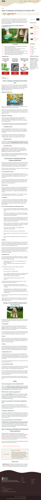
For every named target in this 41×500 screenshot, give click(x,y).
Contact (37, 1)
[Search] (37, 19)
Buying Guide (32, 48)
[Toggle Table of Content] (7, 78)
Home (21, 1)
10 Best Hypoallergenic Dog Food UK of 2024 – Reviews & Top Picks (36, 27)
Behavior (31, 46)
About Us (25, 1)
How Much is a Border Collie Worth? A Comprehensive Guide (11, 446)
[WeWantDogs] (3, 1)
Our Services (33, 479)
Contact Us (33, 482)
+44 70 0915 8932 (5, 490)
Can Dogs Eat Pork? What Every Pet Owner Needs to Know (11, 445)
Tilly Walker (12, 14)
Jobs (32, 483)
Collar (31, 49)
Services (29, 1)
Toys (31, 54)
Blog (33, 1)
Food (31, 50)
